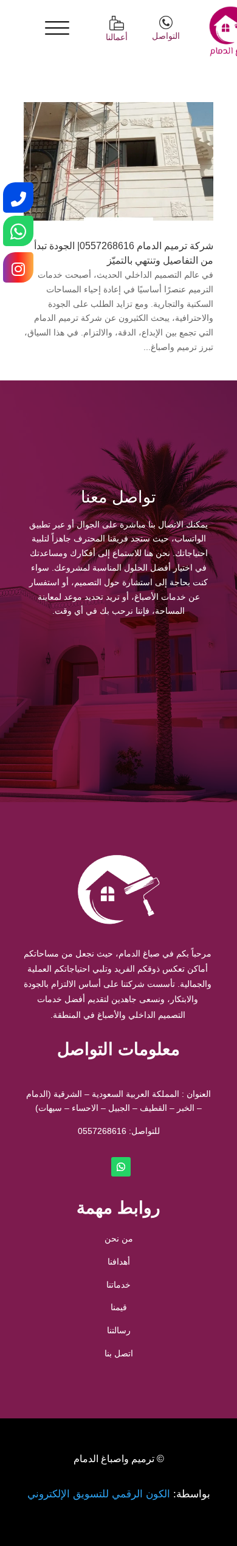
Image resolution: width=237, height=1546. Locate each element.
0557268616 (102, 1131)
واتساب (71, 667)
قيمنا (119, 1307)
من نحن (119, 1238)
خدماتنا (118, 1285)
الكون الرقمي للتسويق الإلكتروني (98, 1494)
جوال (166, 667)
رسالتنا (119, 1330)
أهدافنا (119, 1261)
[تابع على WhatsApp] (121, 1167)
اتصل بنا (119, 1353)
